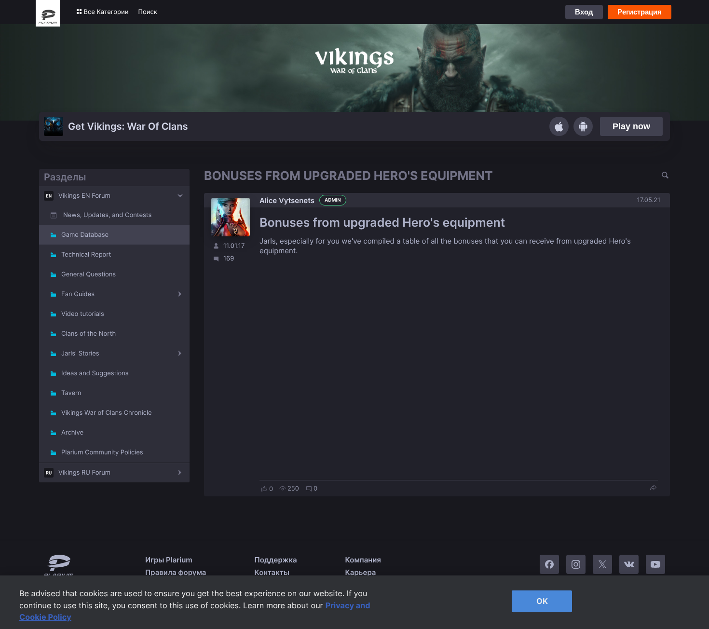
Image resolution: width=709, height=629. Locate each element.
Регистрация (639, 12)
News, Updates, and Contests (107, 215)
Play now (631, 126)
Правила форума (175, 572)
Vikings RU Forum (84, 473)
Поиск (147, 12)
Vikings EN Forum (84, 196)
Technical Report (86, 255)
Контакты (272, 572)
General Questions (88, 274)
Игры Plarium (168, 559)
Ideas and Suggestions (95, 373)
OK (542, 601)
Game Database (85, 235)
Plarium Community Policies (102, 452)
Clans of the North (88, 334)
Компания (363, 559)
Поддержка (276, 559)
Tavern (71, 393)
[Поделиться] (653, 488)
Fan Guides (78, 294)
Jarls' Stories (80, 353)
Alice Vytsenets (286, 200)
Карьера (360, 572)
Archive (72, 433)
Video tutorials (82, 314)
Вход (584, 12)
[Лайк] (264, 488)
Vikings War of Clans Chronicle (106, 413)
